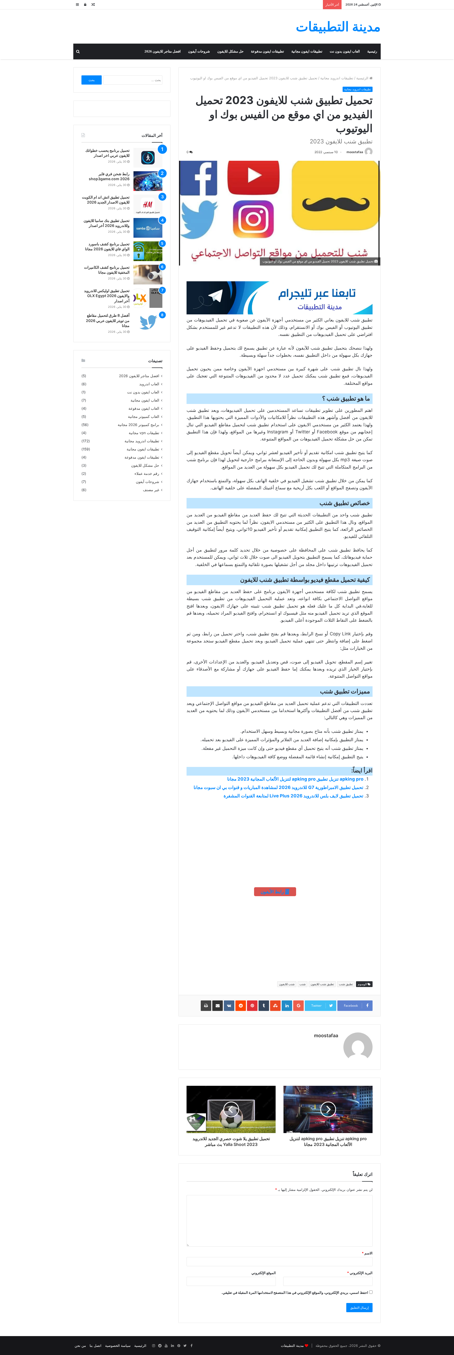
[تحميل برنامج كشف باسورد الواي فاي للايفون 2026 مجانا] (147, 251)
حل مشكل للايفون (230, 51)
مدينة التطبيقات (292, 1345)
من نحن (80, 1345)
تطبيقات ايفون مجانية (306, 51)
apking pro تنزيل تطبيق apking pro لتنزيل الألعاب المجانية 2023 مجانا (295, 779)
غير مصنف (151, 490)
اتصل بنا (95, 1345)
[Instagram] (153, 1346)
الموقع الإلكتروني (263, 1273)
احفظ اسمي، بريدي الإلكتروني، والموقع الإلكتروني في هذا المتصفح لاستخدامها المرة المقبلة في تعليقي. (294, 1292)
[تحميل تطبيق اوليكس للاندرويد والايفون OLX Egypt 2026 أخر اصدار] (147, 298)
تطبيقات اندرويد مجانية (336, 78)
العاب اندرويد (149, 384)
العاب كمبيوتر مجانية (143, 416)
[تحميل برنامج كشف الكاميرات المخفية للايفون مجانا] (147, 274)
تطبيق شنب (346, 984)
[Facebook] (191, 1346)
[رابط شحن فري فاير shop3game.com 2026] (147, 181)
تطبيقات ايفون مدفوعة (267, 51)
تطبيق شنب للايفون (322, 984)
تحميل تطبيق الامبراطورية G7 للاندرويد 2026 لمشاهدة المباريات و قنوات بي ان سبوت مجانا (278, 787)
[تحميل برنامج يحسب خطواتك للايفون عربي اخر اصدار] (147, 158)
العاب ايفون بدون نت (345, 51)
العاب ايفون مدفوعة (143, 408)
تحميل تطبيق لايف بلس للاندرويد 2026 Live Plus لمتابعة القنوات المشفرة (293, 795)
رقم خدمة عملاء (147, 473)
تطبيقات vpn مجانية (144, 433)
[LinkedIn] (172, 1346)
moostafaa (355, 152)
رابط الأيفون (273, 891)
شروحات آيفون (199, 51)
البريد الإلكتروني (360, 1273)
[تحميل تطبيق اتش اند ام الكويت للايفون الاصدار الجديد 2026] (147, 204)
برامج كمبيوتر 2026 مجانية (138, 425)
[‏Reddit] (160, 1346)
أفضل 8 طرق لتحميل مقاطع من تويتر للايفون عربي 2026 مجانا (108, 320)
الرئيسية (362, 78)
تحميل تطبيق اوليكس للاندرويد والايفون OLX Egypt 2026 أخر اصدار (107, 295)
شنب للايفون (287, 984)
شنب (303, 984)
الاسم (367, 1253)
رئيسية (372, 51)
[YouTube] (166, 1346)
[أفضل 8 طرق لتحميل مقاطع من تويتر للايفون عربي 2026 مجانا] (147, 323)
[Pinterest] (179, 1346)
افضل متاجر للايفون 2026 (163, 51)
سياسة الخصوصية (118, 1345)
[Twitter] (185, 1346)
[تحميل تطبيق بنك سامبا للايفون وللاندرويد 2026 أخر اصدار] (147, 228)
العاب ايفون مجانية (145, 400)
